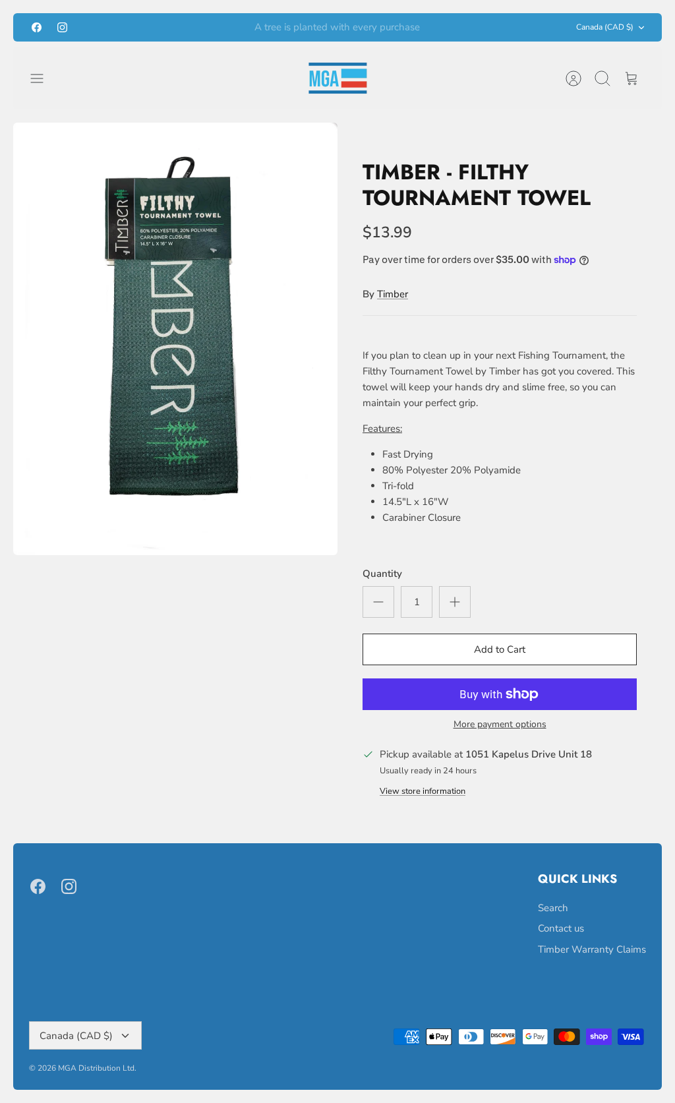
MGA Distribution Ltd (96, 1068)
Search (553, 907)
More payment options (500, 724)
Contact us (561, 928)
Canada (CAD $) (604, 27)
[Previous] (205, 28)
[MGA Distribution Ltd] (338, 78)
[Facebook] (36, 27)
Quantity (382, 573)
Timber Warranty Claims (592, 949)
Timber (392, 294)
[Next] (470, 28)
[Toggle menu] (43, 78)
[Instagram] (62, 27)
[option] (175, 339)
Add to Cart (499, 649)
